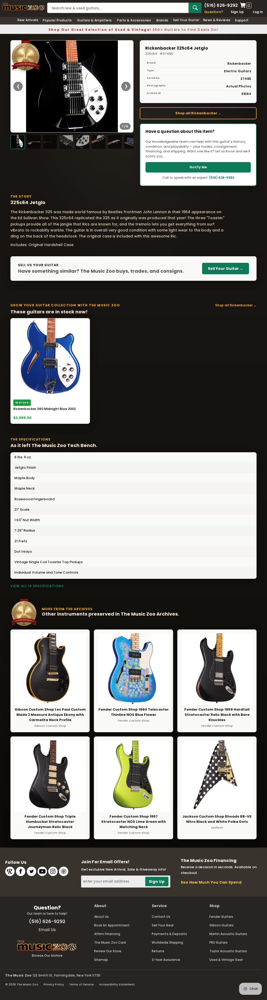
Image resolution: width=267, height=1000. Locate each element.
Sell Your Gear (163, 925)
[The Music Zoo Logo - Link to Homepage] (24, 7)
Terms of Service (81, 984)
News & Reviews (216, 20)
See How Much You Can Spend (211, 882)
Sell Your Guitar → (225, 268)
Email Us (47, 929)
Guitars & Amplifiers (94, 20)
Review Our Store (107, 951)
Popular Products (57, 20)
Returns (158, 951)
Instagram (53, 871)
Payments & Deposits (169, 934)
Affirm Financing (107, 934)
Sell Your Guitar (186, 20)
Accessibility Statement (117, 984)
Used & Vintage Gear (226, 959)
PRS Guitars (218, 942)
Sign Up (237, 12)
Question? (213, 11)
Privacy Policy (54, 984)
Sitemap (101, 959)
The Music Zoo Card (110, 942)
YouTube (42, 871)
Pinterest (63, 871)
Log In (258, 12)
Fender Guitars (221, 916)
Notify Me (198, 167)
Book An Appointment (112, 925)
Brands (162, 20)
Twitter (31, 871)
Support (241, 20)
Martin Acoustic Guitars (228, 934)
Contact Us (161, 916)
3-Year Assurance (166, 959)
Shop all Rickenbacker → (198, 113)
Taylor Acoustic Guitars (228, 951)
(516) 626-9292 (221, 5)
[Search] (195, 8)
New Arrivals (27, 20)
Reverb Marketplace (10, 871)
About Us (101, 916)
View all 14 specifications (37, 586)
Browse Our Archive (47, 955)
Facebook (20, 871)
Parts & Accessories (134, 20)
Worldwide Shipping (167, 942)
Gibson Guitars (221, 925)
